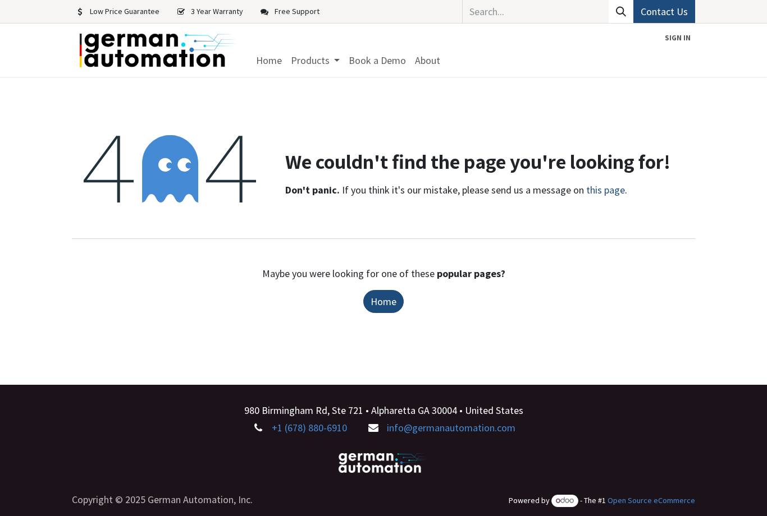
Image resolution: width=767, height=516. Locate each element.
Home (383, 301)
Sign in (678, 38)
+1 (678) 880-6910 (309, 427)
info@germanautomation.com (451, 427)
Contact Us (664, 11)
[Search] (621, 11)
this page (605, 189)
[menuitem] (269, 60)
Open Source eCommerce (651, 500)
